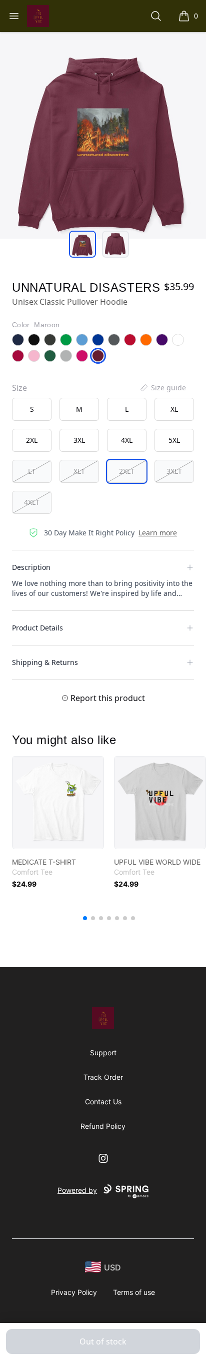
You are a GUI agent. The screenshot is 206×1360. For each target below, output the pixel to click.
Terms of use (134, 1292)
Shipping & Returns (45, 662)
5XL (174, 440)
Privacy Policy (74, 1292)
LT (32, 471)
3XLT (174, 471)
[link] (58, 803)
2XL (32, 440)
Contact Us (103, 1101)
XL (174, 409)
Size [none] (19, 387)
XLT (79, 471)
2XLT (126, 471)
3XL (79, 440)
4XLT (32, 502)
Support (103, 1052)
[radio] (32, 409)
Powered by (77, 1190)
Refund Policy (103, 1126)
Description (31, 567)
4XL (126, 440)
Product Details (37, 627)
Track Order (103, 1077)
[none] (162, 388)
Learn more (157, 532)
